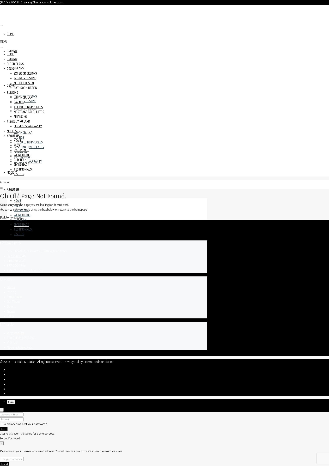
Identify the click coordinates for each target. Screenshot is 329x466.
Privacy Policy (73, 362)
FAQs (17, 145)
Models (12, 172)
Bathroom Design (25, 88)
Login (3, 428)
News (17, 200)
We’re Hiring (22, 215)
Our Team (20, 220)
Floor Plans (15, 64)
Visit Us (19, 234)
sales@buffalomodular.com (25, 270)
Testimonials (23, 229)
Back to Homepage (11, 217)
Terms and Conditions (99, 362)
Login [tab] (11, 402)
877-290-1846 (16, 256)
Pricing (12, 51)
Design (11, 68)
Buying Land (22, 121)
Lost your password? (34, 424)
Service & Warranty (28, 161)
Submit (4, 463)
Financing (20, 116)
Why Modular (23, 133)
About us (13, 189)
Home (10, 54)
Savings (19, 102)
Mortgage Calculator (29, 147)
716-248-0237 (16, 261)
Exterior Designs (25, 73)
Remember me (12, 424)
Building (12, 122)
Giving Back (21, 224)
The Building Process (28, 142)
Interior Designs (25, 101)
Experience (21, 150)
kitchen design (24, 83)
